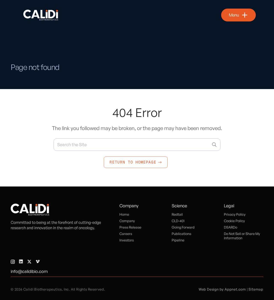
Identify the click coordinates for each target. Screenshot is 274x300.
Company (127, 221)
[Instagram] (13, 261)
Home (124, 214)
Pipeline (178, 240)
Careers (125, 234)
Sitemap (256, 289)
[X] (29, 261)
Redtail (177, 214)
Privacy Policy (235, 214)
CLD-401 (178, 221)
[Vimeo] (38, 261)
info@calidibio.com (29, 271)
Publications (181, 234)
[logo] (40, 15)
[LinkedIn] (21, 261)
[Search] (214, 145)
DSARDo (230, 227)
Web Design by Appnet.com (222, 289)
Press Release (130, 227)
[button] (238, 15)
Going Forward (183, 227)
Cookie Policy (234, 221)
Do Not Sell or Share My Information (242, 236)
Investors (126, 240)
